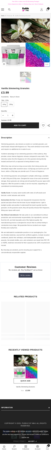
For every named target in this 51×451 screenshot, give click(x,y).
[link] (43, 125)
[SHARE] (48, 125)
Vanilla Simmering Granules (25, 387)
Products (9, 15)
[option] (25, 43)
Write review (25, 275)
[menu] (2, 9)
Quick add (25, 381)
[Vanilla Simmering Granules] (25, 366)
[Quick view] (35, 361)
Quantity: (4, 111)
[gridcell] (25, 166)
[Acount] (41, 9)
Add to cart (20, 125)
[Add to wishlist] (35, 357)
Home (3, 15)
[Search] (9, 9)
